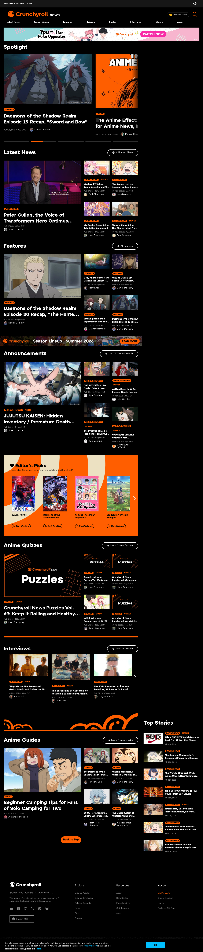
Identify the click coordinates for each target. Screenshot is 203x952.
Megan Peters (106, 697)
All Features (127, 246)
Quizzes (90, 22)
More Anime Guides (122, 740)
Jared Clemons (97, 628)
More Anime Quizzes (121, 546)
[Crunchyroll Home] (26, 887)
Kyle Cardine (95, 395)
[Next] (134, 99)
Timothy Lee (95, 782)
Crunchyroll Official (123, 446)
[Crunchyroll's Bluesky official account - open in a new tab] (47, 908)
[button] (22, 919)
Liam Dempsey (96, 235)
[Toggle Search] (195, 14)
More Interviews (124, 649)
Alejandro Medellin (18, 817)
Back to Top (71, 840)
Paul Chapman (96, 194)
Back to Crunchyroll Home (18, 3)
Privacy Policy (90, 946)
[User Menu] (194, 3)
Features (67, 22)
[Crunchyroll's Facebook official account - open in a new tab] (18, 908)
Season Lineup (41, 22)
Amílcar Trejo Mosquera (124, 824)
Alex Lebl (19, 697)
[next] (134, 498)
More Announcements (120, 354)
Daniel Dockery (42, 130)
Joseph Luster (16, 230)
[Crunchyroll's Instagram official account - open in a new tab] (25, 908)
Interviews (135, 22)
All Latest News (124, 152)
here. (39, 949)
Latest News (13, 22)
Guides (112, 22)
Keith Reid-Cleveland (94, 824)
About (180, 22)
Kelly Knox (94, 288)
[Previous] (8, 99)
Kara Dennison (124, 194)
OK (155, 945)
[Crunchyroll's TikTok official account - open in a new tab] (39, 908)
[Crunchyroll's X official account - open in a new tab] (32, 908)
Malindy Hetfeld (97, 329)
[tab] (16, 143)
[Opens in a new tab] (101, 34)
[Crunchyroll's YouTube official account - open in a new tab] (11, 908)
